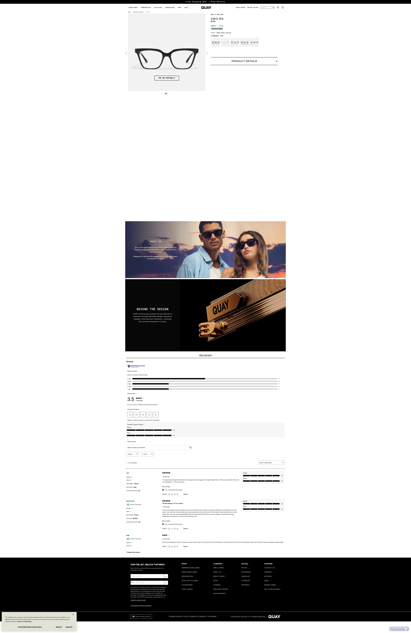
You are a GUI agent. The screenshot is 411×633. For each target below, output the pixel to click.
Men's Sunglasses (189, 572)
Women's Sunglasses (191, 568)
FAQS (266, 580)
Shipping (268, 572)
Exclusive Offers (220, 589)
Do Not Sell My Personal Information (141, 605)
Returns (268, 576)
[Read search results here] (273, 7)
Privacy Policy (182, 616)
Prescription (187, 576)
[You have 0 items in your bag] (283, 8)
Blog (215, 580)
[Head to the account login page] (278, 8)
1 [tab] (166, 93)
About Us (217, 572)
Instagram (246, 572)
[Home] (206, 7)
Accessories (187, 585)
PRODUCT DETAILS (244, 61)
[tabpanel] (167, 52)
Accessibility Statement (206, 616)
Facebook (245, 580)
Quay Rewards (219, 593)
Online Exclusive (138, 12)
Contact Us (269, 568)
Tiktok (244, 568)
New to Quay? (219, 576)
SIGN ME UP (388, 610)
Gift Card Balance (272, 589)
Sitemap (172, 616)
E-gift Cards (187, 589)
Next (207, 53)
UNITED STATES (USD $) (142, 616)
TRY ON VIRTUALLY (166, 78)
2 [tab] (167, 93)
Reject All (59, 627)
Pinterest (245, 585)
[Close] (73, 614)
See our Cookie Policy (24, 621)
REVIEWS (205, 355)
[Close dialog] (406, 575)
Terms (192, 616)
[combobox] (266, 7)
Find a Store (218, 568)
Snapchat (245, 576)
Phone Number (137, 579)
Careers (216, 585)
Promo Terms (270, 585)
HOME (129, 12)
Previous (126, 53)
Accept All (69, 627)
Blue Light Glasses (190, 580)
